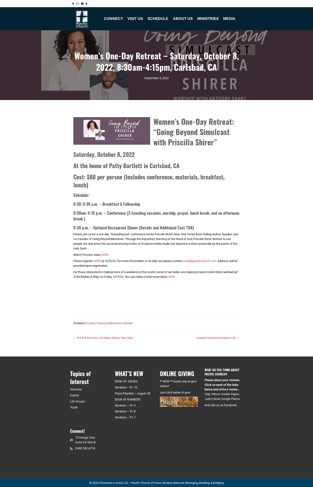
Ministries (115, 323)
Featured (102, 323)
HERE (105, 254)
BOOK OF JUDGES (126, 381)
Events (90, 323)
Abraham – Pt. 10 (126, 387)
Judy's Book (212, 398)
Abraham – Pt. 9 (125, 405)
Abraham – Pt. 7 (125, 417)
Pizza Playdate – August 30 (132, 393)
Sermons (76, 389)
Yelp (207, 394)
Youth (74, 407)
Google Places (230, 398)
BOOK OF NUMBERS (128, 399)
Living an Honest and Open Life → (218, 338)
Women (128, 323)
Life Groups (77, 401)
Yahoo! (215, 394)
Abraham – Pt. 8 (125, 411)
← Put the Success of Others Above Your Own (103, 338)
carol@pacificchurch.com (199, 261)
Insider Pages (230, 394)
